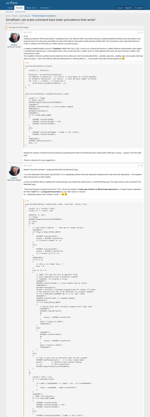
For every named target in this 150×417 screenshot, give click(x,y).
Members (44, 8)
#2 (142, 166)
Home (10, 8)
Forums (19, 8)
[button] (37, 8)
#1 (142, 32)
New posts (9, 12)
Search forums (20, 12)
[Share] (138, 32)
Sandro (10, 23)
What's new (30, 8)
